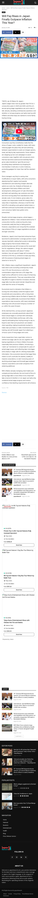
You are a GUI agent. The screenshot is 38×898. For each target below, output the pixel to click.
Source (4, 392)
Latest (7, 8)
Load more (18, 736)
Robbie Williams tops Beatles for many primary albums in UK (9, 456)
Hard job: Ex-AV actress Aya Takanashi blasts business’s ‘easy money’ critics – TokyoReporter (25, 751)
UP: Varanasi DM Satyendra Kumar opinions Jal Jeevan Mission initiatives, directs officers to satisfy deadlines (25, 471)
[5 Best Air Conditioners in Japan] (7, 796)
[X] (26, 857)
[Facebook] (12, 857)
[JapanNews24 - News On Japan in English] (19, 2)
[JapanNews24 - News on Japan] (19, 848)
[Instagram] (17, 857)
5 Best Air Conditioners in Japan (23, 793)
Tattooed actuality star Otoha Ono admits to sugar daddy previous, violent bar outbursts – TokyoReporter (25, 760)
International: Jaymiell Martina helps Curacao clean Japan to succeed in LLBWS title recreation (24, 481)
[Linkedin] (21, 857)
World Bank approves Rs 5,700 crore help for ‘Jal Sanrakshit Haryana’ (28, 456)
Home (3, 8)
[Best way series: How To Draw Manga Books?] (7, 806)
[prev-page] (3, 500)
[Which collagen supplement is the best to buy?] (7, 786)
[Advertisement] (19, 80)
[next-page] (6, 500)
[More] (23, 32)
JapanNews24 (17, 475)
